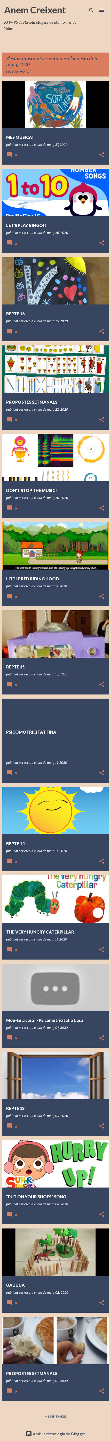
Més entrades (56, 1416)
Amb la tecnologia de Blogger (58, 1433)
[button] (102, 155)
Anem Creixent (35, 9)
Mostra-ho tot (18, 71)
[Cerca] (91, 10)
